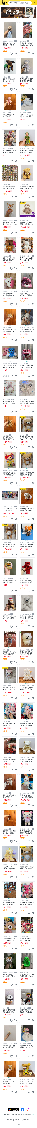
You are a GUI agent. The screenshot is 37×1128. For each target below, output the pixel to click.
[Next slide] (16, 30)
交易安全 (19, 1125)
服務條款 (9, 1120)
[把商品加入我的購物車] (15, 53)
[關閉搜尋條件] (19, 3)
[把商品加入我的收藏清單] (11, 53)
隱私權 (17, 1120)
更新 (32, 1115)
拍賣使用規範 (25, 1120)
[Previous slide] (3, 30)
